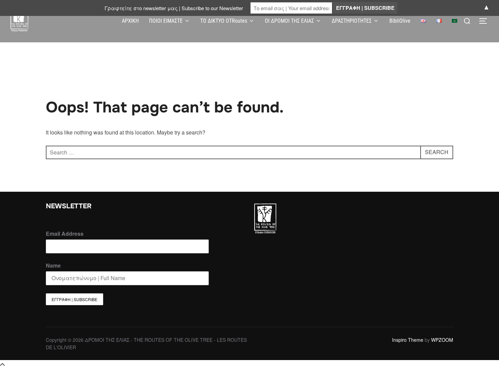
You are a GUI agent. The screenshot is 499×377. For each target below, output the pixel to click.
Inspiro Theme (407, 339)
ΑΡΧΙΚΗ (130, 21)
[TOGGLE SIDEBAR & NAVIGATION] (485, 21)
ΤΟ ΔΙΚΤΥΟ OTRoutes (223, 21)
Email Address (65, 233)
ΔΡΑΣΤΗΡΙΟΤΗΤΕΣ (352, 21)
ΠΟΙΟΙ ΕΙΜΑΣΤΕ (166, 21)
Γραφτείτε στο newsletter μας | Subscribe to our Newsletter (174, 8)
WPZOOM (442, 339)
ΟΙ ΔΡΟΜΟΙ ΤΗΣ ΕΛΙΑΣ (289, 21)
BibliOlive (399, 21)
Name (53, 265)
